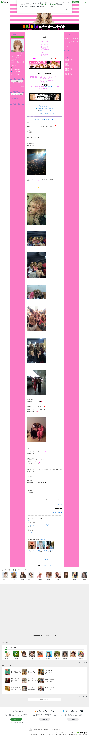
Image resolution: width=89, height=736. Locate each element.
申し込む (73, 719)
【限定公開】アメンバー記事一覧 (45, 108)
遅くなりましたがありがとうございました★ (40, 119)
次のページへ (50, 113)
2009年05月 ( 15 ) (68, 71)
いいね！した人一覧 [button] (57, 504)
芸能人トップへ (44, 699)
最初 (46, 113)
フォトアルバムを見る (45, 565)
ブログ (32, 122)
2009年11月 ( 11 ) (68, 64)
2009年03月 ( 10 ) (68, 74)
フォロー (17, 81)
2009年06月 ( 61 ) (68, 70)
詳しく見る (44, 719)
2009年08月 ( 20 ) (68, 68)
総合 (6, 647)
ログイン (84, 2)
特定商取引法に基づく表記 (75, 734)
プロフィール (15, 53)
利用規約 (51, 734)
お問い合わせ (43, 734)
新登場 (10, 647)
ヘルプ (85, 734)
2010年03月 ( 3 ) (68, 59)
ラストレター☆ (32, 529)
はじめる (16, 719)
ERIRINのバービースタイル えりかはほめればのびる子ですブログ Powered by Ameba (44, 17)
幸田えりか (19, 55)
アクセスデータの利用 (61, 734)
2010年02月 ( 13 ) (68, 60)
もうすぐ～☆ (31, 521)
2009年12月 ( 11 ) (68, 63)
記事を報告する (58, 512)
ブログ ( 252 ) (67, 53)
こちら (46, 82)
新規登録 (75, 2)
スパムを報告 (34, 734)
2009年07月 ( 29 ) (68, 69)
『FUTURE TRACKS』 (50, 86)
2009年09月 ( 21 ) (68, 67)
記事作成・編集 (15, 74)
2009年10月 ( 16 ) (68, 65)
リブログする (57, 500)
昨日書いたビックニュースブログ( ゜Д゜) (38, 525)
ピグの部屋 (21, 53)
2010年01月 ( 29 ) (68, 62)
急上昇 (15, 647)
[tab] (6, 648)
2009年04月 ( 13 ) (68, 73)
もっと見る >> (31, 532)
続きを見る (14, 65)
